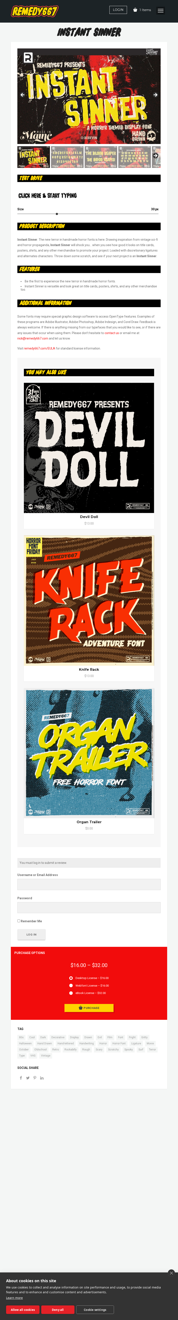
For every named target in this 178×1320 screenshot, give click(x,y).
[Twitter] (27, 1078)
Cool (32, 1037)
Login (118, 10)
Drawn (88, 1037)
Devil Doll (89, 517)
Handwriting (86, 1043)
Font (120, 1037)
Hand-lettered (66, 1043)
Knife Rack (89, 669)
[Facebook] (20, 1078)
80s (21, 1037)
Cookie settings (95, 1310)
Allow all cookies (23, 1310)
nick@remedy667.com (32, 338)
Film (109, 1037)
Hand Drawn (44, 1043)
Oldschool (40, 1049)
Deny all (58, 1310)
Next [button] (155, 95)
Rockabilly (70, 1049)
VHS (32, 1055)
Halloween (25, 1043)
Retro (55, 1049)
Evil (100, 1037)
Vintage (45, 1055)
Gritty (144, 1037)
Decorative (57, 1037)
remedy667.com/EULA (39, 348)
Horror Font (119, 1043)
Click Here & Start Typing (47, 195)
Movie (150, 1043)
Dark (43, 1037)
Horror (103, 1043)
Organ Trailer (89, 822)
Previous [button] (23, 95)
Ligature (136, 1043)
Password (24, 898)
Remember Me (31, 921)
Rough (86, 1049)
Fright (132, 1037)
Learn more (14, 1298)
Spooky (128, 1049)
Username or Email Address (37, 875)
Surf (140, 1049)
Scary (99, 1049)
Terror (152, 1049)
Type (22, 1055)
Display (74, 1037)
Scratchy (113, 1049)
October (24, 1049)
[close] (171, 1273)
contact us (112, 333)
